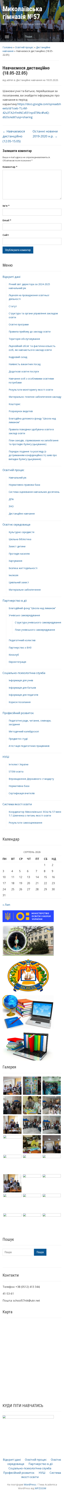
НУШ (6, 757)
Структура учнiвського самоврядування (38, 622)
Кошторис (14, 404)
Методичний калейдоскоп (24, 731)
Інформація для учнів (21, 680)
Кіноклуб (14, 654)
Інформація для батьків (22, 687)
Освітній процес (24, 47)
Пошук (57, 36)
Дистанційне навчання (22, 513)
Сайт (6, 235)
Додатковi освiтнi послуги (24, 371)
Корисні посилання (20, 702)
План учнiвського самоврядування (35, 629)
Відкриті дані (11, 277)
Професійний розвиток (18, 713)
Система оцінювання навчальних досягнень (34, 491)
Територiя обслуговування (24, 338)
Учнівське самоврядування (24, 615)
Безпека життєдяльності (23, 568)
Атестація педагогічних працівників (29, 745)
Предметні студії (18, 738)
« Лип (6, 905)
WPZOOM (40, 1488)
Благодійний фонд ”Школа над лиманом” (32, 608)
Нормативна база (19, 786)
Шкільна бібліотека (20, 539)
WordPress (30, 1484)
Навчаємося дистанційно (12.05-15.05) (14, 136)
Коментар (10, 166)
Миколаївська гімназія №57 (22, 13)
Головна (7, 47)
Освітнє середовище (16, 524)
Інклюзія (13, 575)
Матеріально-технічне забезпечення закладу (35, 396)
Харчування (15, 560)
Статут (13, 306)
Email (7, 220)
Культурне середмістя (21, 532)
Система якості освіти (17, 804)
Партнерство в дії (15, 600)
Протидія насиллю (19, 553)
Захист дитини (17, 546)
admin (9, 80)
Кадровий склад (18, 357)
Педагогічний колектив (22, 640)
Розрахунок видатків (21, 411)
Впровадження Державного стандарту (31, 778)
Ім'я (6, 205)
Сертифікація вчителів (22, 793)
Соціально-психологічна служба (24, 673)
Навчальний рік (17, 477)
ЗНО (11, 506)
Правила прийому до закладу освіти (30, 331)
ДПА (11, 499)
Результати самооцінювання (25, 822)
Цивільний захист (19, 582)
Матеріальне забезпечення (25, 589)
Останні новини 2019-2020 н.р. (45, 133)
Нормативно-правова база (24, 484)
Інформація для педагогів (23, 694)
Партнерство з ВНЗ (20, 647)
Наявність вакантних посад (24, 364)
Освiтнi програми (19, 324)
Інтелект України (18, 764)
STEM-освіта (16, 771)
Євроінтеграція (17, 661)
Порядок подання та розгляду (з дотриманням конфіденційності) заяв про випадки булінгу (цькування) (33, 455)
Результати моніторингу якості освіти (31, 389)
